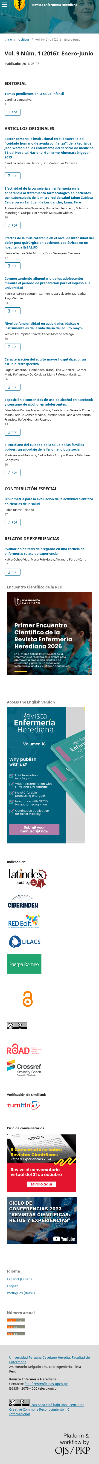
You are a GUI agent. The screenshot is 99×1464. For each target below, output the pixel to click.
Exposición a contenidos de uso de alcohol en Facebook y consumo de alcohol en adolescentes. (49, 401)
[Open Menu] (4, 4)
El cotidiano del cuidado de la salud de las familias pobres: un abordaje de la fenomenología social (44, 447)
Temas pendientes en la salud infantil (34, 93)
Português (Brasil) (21, 1293)
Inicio (8, 39)
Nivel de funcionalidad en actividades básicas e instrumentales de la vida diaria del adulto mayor (44, 325)
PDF (14, 112)
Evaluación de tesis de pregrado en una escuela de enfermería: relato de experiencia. (44, 551)
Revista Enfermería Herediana (55, 5)
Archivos (23, 39)
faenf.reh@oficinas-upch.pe (46, 1384)
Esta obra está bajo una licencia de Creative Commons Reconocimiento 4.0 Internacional (46, 1409)
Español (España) (20, 1279)
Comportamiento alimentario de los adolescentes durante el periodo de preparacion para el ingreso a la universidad (47, 283)
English (12, 1286)
